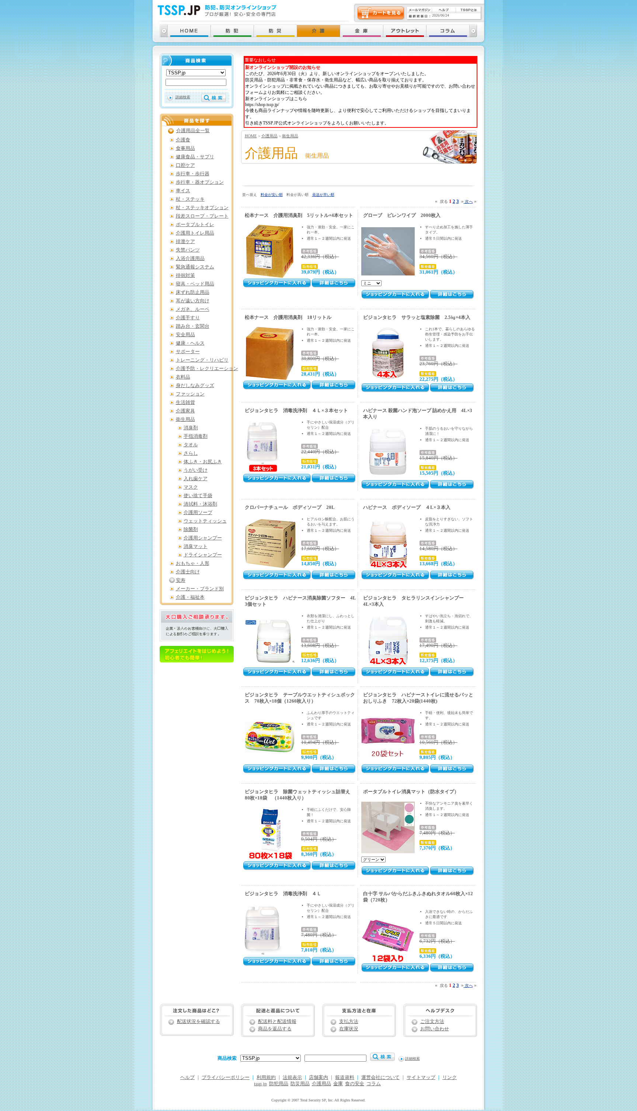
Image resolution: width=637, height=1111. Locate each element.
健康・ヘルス (190, 343)
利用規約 (266, 1077)
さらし (191, 453)
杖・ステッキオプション (202, 207)
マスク (191, 487)
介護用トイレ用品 (195, 233)
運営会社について (380, 1077)
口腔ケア (185, 165)
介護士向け (188, 571)
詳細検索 (182, 97)
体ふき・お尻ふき (203, 461)
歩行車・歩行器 (192, 173)
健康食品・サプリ (195, 156)
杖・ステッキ (190, 199)
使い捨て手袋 (198, 495)
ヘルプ (187, 1077)
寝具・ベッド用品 (195, 283)
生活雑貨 (185, 402)
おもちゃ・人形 (192, 563)
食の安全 (354, 1083)
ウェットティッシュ (205, 521)
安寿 (180, 580)
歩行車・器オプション (200, 182)
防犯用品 (278, 1083)
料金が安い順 (272, 195)
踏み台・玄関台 (192, 326)
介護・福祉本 (190, 597)
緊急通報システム (195, 267)
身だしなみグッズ (195, 385)
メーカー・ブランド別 (200, 588)
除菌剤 (191, 529)
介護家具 (185, 411)
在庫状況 (348, 1028)
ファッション (190, 394)
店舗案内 (318, 1077)
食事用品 (185, 148)
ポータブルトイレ (195, 224)
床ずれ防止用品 (192, 292)
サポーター (188, 351)
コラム (373, 1083)
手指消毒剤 (196, 436)
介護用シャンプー (203, 538)
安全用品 (185, 334)
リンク (449, 1077)
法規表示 (292, 1077)
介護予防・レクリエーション (207, 368)
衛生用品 (290, 136)
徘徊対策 (185, 275)
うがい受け (196, 470)
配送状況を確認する (198, 1021)
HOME (251, 136)
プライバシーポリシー (226, 1077)
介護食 (183, 140)
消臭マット (196, 546)
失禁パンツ (188, 250)
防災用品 (300, 1083)
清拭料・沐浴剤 (200, 504)
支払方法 (348, 1021)
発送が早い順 (323, 195)
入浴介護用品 (190, 258)
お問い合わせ (434, 1028)
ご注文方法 (432, 1021)
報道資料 (344, 1077)
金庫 (338, 1083)
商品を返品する (275, 1028)
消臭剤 (191, 427)
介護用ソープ (198, 512)
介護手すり (188, 317)
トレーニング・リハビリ (202, 360)
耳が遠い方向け (192, 300)
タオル (191, 444)
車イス (183, 190)
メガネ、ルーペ (192, 309)
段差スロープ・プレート (202, 216)
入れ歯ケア (196, 478)
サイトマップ (421, 1077)
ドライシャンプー (203, 555)
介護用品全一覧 (193, 130)
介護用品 (269, 136)
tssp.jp (260, 1083)
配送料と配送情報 (277, 1021)
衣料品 (183, 377)
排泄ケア (185, 241)
